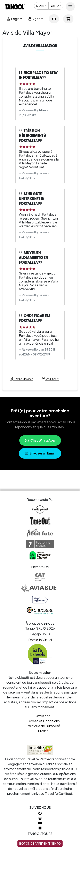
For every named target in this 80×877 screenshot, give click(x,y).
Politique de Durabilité (43, 726)
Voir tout (52, 379)
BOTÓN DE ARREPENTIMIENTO (40, 843)
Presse (43, 731)
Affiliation (43, 716)
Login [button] (14, 19)
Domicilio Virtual (40, 640)
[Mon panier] (68, 18)
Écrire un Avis (23, 379)
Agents (37, 19)
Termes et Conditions (43, 721)
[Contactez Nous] (54, 18)
